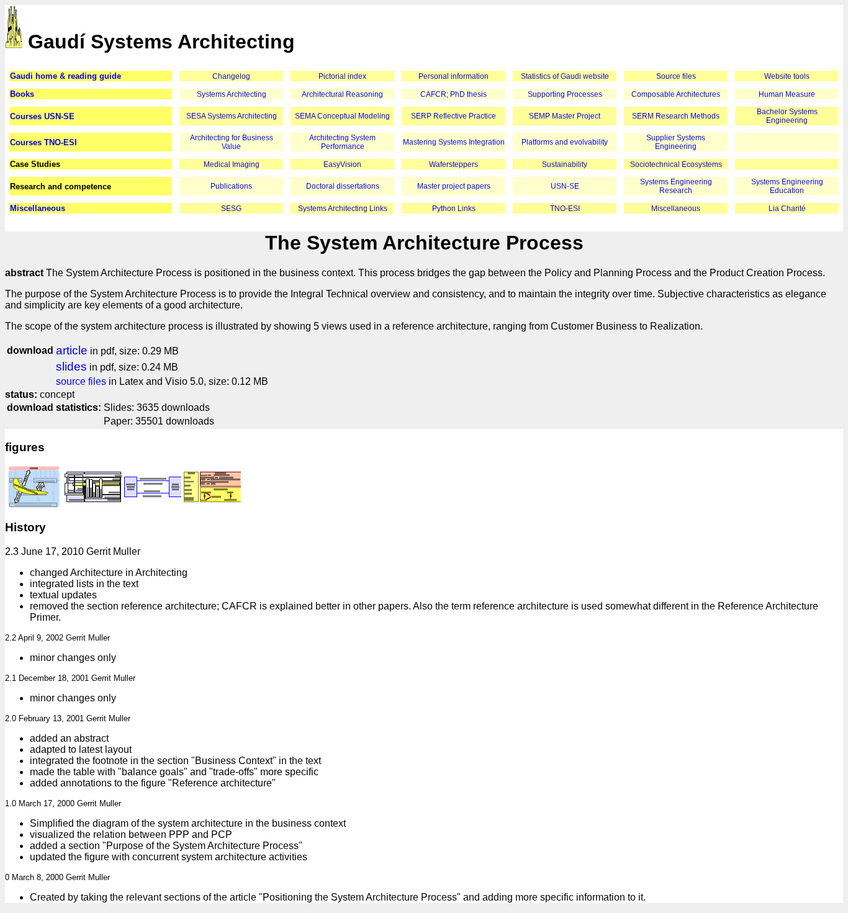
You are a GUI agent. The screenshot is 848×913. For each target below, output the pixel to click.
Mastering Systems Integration (454, 142)
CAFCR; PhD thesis (453, 94)
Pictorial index (342, 76)
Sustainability (564, 164)
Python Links (454, 208)
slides (71, 366)
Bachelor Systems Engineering (787, 116)
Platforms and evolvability (564, 142)
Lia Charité (787, 208)
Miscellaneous (37, 208)
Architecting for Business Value (231, 142)
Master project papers (453, 186)
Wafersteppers (453, 164)
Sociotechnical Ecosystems (676, 164)
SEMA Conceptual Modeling (342, 116)
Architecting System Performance (342, 142)
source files (81, 381)
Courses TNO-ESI (43, 142)
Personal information (453, 76)
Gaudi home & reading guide (65, 76)
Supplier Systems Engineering (675, 142)
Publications (231, 186)
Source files (676, 76)
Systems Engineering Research (676, 186)
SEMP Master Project (564, 116)
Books (22, 94)
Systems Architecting (231, 94)
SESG (231, 208)
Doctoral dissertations (342, 186)
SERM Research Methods (675, 116)
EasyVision (342, 164)
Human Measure (787, 94)
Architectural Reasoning (342, 94)
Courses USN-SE (42, 116)
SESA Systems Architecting (231, 116)
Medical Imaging (231, 164)
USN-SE (565, 186)
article (72, 350)
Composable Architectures (675, 94)
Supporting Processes (565, 94)
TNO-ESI (565, 208)
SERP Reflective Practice (453, 116)
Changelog (231, 76)
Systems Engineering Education (787, 186)
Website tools (787, 76)
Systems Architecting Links (342, 208)
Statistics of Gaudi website (565, 76)
